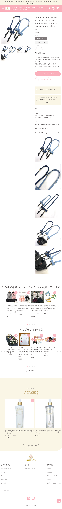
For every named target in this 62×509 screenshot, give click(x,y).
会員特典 (3, 483)
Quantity (37, 45)
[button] (3, 8)
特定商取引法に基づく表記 (54, 483)
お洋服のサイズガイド (29, 468)
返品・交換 (4, 479)
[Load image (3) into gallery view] (20, 49)
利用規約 (49, 479)
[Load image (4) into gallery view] (27, 49)
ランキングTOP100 (31, 446)
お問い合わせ (50, 472)
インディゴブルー (41, 42)
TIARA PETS (34, 505)
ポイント (3, 486)
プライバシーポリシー (52, 475)
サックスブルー (41, 38)
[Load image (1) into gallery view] (4, 49)
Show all (31, 370)
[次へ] (59, 308)
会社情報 (49, 468)
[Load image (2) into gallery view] (12, 49)
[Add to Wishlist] (16, 293)
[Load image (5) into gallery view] (4, 57)
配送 (2, 475)
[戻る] (3, 308)
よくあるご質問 (5, 490)
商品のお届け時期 (6, 468)
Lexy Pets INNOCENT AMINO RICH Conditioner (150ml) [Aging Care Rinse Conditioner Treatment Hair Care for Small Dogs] (19, 432)
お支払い (3, 472)
